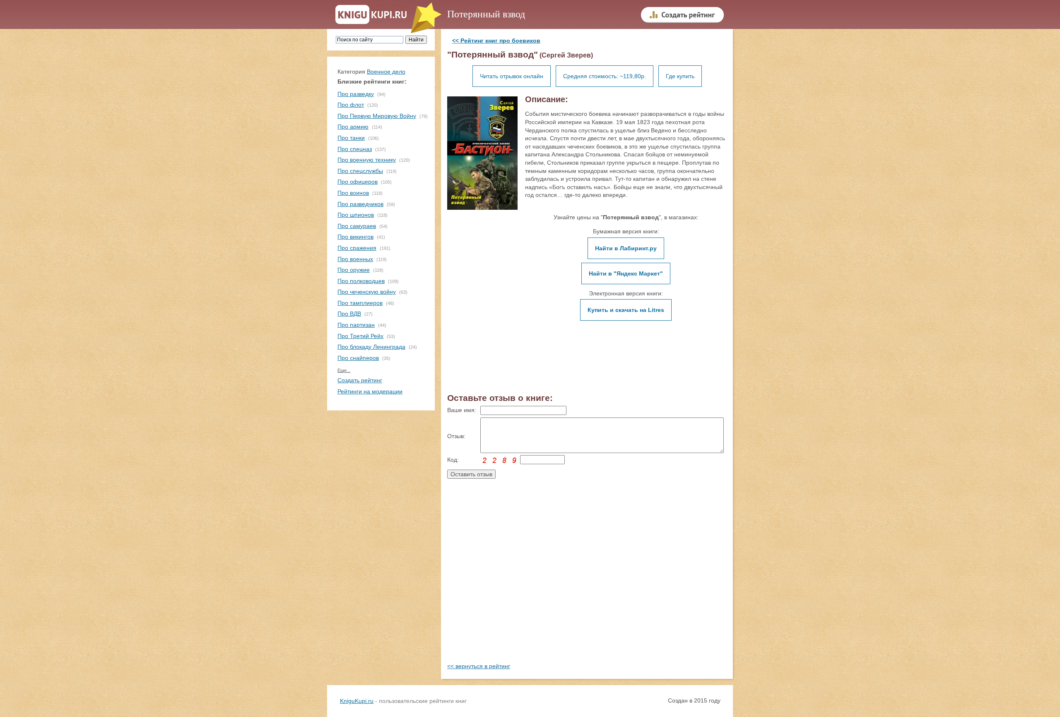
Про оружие (353, 269)
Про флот (350, 104)
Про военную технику (366, 159)
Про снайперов (358, 358)
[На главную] (371, 14)
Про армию (353, 126)
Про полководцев (361, 281)
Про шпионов (355, 214)
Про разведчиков (360, 204)
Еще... (343, 370)
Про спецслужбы (360, 171)
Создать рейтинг (359, 380)
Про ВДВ (349, 313)
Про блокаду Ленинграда (371, 346)
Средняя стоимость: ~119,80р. (604, 76)
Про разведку (355, 94)
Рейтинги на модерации (369, 391)
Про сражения (356, 248)
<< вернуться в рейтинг (478, 666)
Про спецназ (354, 149)
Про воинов (353, 192)
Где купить (680, 76)
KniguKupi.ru (356, 701)
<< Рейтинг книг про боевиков (496, 40)
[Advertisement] (587, 578)
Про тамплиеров (360, 303)
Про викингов (355, 236)
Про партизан (356, 324)
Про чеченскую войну (366, 291)
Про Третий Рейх (360, 336)
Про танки (351, 137)
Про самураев (356, 226)
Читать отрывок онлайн (511, 76)
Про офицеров (357, 181)
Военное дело (386, 71)
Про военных (355, 259)
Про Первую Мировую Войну (376, 116)
